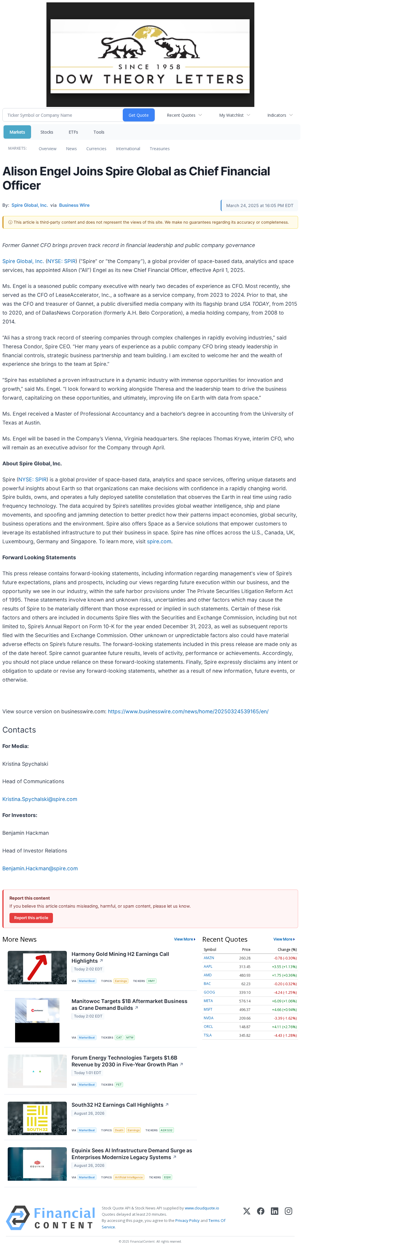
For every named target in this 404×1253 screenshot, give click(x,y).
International (128, 148)
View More (183, 939)
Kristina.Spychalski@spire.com (39, 799)
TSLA (208, 1035)
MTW (129, 1037)
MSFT (208, 1009)
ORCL (208, 1026)
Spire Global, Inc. (23, 261)
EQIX (167, 1177)
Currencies (96, 148)
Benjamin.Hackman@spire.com (40, 868)
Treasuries (160, 148)
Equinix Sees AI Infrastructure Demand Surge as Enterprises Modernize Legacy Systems (132, 1153)
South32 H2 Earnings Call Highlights (120, 1105)
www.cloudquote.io (202, 1208)
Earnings (121, 981)
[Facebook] (261, 1218)
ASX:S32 (166, 1130)
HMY (151, 981)
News (71, 148)
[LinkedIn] (275, 1218)
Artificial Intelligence (129, 1177)
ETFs (73, 132)
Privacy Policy (187, 1220)
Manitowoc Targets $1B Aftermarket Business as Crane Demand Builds (130, 1004)
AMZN (209, 957)
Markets (17, 132)
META (208, 1000)
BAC (207, 983)
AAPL (208, 966)
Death (119, 1130)
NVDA (209, 1017)
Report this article (31, 917)
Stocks (47, 132)
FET (119, 1084)
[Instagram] (288, 1218)
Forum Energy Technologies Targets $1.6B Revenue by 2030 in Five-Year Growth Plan (128, 1061)
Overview (47, 148)
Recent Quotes (181, 115)
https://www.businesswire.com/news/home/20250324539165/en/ (188, 711)
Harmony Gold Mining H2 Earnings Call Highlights (120, 957)
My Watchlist (231, 115)
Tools (98, 132)
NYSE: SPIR (61, 261)
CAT (119, 1037)
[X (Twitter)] (247, 1218)
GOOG (209, 992)
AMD (208, 975)
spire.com (159, 541)
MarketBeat (87, 981)
